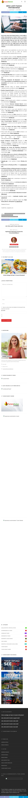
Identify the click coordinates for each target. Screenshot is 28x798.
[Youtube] (16, 247)
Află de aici (4, 194)
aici (9, 152)
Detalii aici (4, 61)
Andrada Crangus (5, 752)
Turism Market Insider (13, 649)
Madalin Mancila (5, 744)
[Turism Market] (7, 1)
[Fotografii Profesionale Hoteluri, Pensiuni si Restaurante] (12, 687)
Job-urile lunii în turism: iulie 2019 (14, 226)
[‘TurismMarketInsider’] (12, 405)
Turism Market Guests (6, 768)
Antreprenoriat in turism (13, 630)
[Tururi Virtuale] (12, 663)
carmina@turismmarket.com (8, 368)
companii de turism (19, 213)
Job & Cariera (13, 641)
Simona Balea (4, 765)
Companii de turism (13, 633)
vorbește (3, 149)
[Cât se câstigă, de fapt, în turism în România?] (14, 266)
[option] (14, 267)
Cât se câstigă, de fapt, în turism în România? (14, 275)
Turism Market (13, 646)
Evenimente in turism (13, 635)
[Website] (10, 247)
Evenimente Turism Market (13, 638)
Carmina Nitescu (9, 213)
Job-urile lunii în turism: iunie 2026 (9, 724)
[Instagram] (14, 247)
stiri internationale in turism (9, 216)
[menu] (25, 1)
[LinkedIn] (17, 247)
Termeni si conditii (20, 794)
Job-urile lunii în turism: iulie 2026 (9, 721)
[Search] (21, 1)
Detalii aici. (11, 107)
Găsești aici (4, 161)
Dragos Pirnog (4, 757)
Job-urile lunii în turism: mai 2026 (9, 726)
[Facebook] (12, 247)
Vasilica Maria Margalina (6, 762)
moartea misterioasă (17, 150)
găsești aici (4, 176)
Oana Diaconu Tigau (5, 760)
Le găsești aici (18, 201)
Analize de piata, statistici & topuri (13, 627)
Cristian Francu (4, 754)
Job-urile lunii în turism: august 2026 (10, 718)
